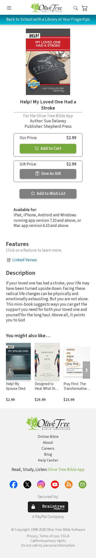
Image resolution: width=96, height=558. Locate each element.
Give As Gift (50, 174)
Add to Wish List (50, 194)
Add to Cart (50, 148)
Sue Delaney (55, 121)
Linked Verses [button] (24, 260)
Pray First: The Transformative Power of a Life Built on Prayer (75, 391)
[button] (76, 8)
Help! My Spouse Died (15, 386)
